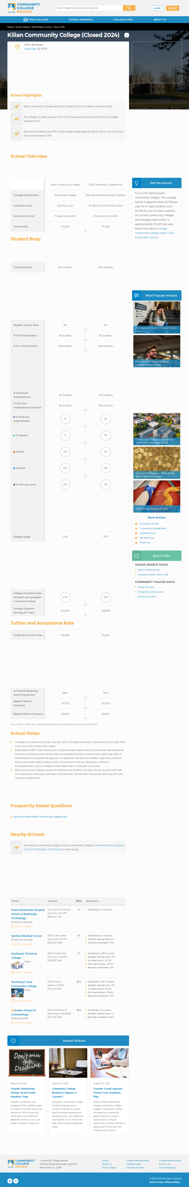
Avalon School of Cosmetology (23, 1012)
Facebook (16, 1181)
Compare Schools (135, 1168)
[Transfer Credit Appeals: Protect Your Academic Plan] (110, 1063)
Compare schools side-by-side (153, 575)
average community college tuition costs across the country (155, 233)
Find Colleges (109, 1168)
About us (107, 1164)
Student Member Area (137, 1160)
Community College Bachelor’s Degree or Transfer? (64, 1093)
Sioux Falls (30, 49)
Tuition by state (146, 587)
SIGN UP (172, 8)
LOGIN (157, 8)
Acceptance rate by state (150, 592)
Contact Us (164, 1164)
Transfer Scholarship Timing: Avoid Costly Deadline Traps (23, 1093)
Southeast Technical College (24, 956)
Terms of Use (156, 1182)
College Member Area (170, 1160)
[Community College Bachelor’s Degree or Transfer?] (68, 1063)
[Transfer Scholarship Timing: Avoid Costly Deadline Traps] (27, 1063)
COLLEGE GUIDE (123, 19)
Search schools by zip (148, 570)
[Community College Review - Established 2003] (23, 8)
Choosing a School (149, 524)
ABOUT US (159, 19)
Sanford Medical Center (26, 936)
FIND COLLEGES (38, 19)
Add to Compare (23, 926)
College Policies (148, 533)
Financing (145, 543)
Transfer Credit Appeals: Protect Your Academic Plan (108, 1093)
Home (105, 1160)
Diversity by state (146, 597)
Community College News (153, 528)
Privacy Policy (172, 1182)
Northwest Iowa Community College (24, 984)
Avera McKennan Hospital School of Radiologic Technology (28, 914)
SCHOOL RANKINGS (81, 19)
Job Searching (147, 538)
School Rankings (167, 1168)
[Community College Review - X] (9, 1181)
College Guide (133, 1164)
